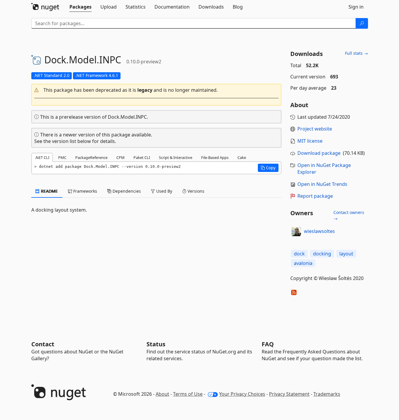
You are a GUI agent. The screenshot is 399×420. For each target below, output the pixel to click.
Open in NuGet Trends (322, 184)
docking (322, 253)
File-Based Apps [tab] (215, 157)
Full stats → (356, 53)
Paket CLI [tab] (141, 157)
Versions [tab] (195, 191)
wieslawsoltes (319, 231)
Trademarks (326, 394)
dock (299, 253)
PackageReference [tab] (91, 157)
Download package (319, 153)
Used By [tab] (163, 191)
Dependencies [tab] (126, 191)
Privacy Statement (289, 394)
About (162, 394)
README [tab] (49, 191)
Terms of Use (188, 394)
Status (155, 344)
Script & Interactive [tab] (175, 157)
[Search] (362, 23)
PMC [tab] (62, 157)
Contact (42, 344)
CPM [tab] (120, 157)
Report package (315, 196)
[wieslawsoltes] (296, 231)
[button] (156, 90)
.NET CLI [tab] (42, 157)
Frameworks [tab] (84, 191)
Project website (314, 128)
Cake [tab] (241, 157)
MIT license (310, 141)
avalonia (303, 263)
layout (346, 253)
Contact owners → (348, 215)
